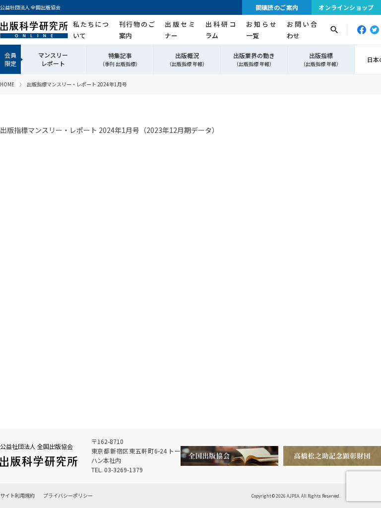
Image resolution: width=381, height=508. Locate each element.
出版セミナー (180, 29)
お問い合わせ (302, 29)
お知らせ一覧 (261, 29)
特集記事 (120, 59)
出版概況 (187, 59)
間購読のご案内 (277, 7)
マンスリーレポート (53, 59)
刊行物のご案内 (137, 29)
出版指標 (321, 59)
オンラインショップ (346, 7)
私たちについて (91, 29)
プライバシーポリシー (68, 495)
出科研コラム (220, 29)
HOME (7, 84)
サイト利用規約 (17, 495)
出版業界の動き (254, 59)
